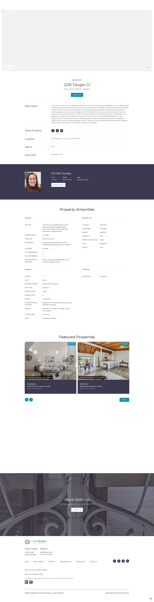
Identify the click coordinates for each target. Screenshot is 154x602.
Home (27, 561)
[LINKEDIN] (123, 561)
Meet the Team (38, 561)
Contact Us (93, 561)
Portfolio (51, 561)
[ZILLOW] (127, 561)
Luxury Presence (58, 593)
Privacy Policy (124, 593)
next (12, 67)
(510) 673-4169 (67, 179)
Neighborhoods (65, 561)
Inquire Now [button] (77, 95)
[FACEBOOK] (114, 561)
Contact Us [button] (77, 510)
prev (8, 67)
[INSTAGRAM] (118, 561)
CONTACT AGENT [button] (58, 185)
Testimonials (80, 561)
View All (124, 400)
